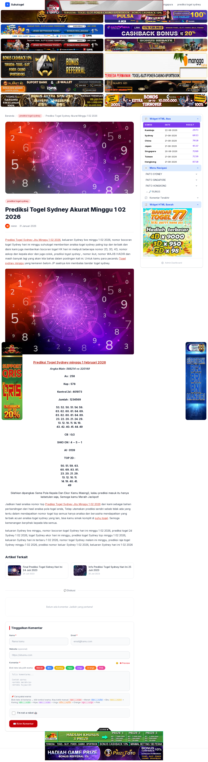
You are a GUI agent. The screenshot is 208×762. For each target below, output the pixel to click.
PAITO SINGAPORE (156, 179)
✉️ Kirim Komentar (23, 723)
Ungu (79, 668)
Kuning (59, 668)
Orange (90, 668)
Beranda (9, 115)
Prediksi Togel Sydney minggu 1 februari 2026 (69, 362)
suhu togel (101, 518)
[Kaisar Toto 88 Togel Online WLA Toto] (12, 381)
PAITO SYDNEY (154, 174)
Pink (101, 668)
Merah (40, 668)
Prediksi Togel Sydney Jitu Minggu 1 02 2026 (32, 239)
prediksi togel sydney (30, 116)
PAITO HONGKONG (156, 185)
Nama (12, 635)
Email (74, 635)
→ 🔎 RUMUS (153, 191)
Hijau (70, 668)
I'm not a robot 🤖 (27, 712)
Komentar (14, 662)
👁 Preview (125, 663)
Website (18, 649)
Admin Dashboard (173, 263)
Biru (49, 668)
